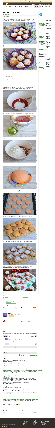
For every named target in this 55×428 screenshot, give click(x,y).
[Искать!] (30, 4)
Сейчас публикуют (25, 421)
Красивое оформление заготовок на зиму (47, 59)
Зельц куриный (47, 49)
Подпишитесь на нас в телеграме (47, 14)
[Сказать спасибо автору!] (36, 336)
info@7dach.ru (6, 423)
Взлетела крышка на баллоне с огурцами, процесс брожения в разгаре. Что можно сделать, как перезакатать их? (48, 45)
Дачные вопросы (25, 423)
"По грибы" (5, 376)
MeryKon (8, 338)
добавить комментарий (33, 355)
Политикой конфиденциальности (34, 1)
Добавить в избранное (26, 321)
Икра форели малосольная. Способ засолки (48, 67)
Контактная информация (44, 422)
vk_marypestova (5, 367)
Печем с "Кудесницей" (22, 367)
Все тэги (34, 424)
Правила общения (43, 419)
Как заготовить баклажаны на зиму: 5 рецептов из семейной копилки (48, 37)
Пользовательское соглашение (45, 420)
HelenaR (4, 375)
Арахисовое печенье (7, 383)
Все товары (34, 420)
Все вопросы (35, 422)
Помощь (24, 424)
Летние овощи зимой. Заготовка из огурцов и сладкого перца (48, 24)
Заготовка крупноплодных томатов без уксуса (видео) (48, 33)
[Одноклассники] (34, 307)
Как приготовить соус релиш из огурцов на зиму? (44, 54)
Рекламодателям (43, 424)
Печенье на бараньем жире (10, 301)
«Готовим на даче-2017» (7, 17)
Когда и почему (5, 297)
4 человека (11, 321)
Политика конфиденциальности (45, 421)
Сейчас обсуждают (25, 422)
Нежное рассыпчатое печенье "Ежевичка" (12, 398)
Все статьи (34, 423)
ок (40, 1)
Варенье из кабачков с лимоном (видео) (48, 20)
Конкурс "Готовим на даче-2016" (25, 389)
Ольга (6, 321)
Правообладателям (43, 423)
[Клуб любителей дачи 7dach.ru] (6, 4)
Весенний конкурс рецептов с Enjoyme (20, 360)
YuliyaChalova (5, 382)
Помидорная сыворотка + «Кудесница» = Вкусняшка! (14, 369)
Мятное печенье (8, 302)
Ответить (5, 336)
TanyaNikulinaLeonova (6, 389)
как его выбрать (25, 297)
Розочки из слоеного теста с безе (11, 303)
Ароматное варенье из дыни (48, 28)
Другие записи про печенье (12, 358)
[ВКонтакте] (33, 307)
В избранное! (6, 14)
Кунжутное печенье (7, 361)
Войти (50, 4)
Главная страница (25, 420)
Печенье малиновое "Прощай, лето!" (11, 390)
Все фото (34, 421)
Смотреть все (17, 404)
